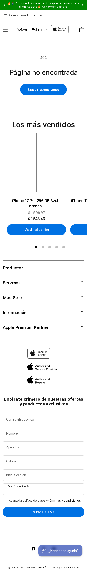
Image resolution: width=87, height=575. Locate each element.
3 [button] (50, 247)
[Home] (32, 30)
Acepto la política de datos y (45, 500)
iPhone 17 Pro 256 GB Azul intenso (35, 203)
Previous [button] (4, 5)
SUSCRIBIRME (43, 512)
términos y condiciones (64, 500)
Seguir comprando (43, 90)
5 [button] (63, 247)
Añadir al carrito (36, 230)
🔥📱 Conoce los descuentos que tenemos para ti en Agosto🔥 (43, 5)
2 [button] (43, 247)
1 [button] (36, 247)
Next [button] (82, 5)
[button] (5, 29)
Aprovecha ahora (55, 6)
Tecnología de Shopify (63, 567)
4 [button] (57, 247)
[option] (38, 184)
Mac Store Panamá (33, 567)
